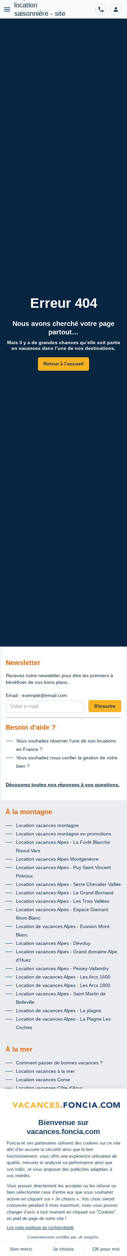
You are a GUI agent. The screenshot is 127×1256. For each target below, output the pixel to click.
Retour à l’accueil (63, 363)
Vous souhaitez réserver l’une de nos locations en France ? (66, 745)
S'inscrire (104, 706)
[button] (115, 9)
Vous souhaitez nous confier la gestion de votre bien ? (67, 762)
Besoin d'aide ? (31, 727)
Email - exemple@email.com (36, 695)
